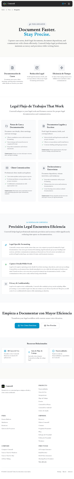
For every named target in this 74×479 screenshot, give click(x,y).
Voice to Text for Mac (8, 456)
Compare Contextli (7, 449)
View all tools (42, 462)
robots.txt (70, 471)
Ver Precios (51, 325)
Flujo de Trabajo (43, 398)
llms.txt (64, 471)
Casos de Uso (43, 392)
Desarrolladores (6, 419)
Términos (41, 441)
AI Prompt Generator (45, 449)
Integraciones (43, 395)
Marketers (5, 422)
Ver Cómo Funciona (28, 325)
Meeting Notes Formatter (46, 459)
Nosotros (41, 419)
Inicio (3, 10)
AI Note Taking (6, 459)
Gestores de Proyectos (8, 428)
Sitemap (59, 471)
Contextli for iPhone (45, 404)
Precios (41, 401)
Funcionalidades (43, 389)
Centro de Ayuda (43, 411)
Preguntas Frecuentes (45, 428)
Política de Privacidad (45, 438)
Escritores (5, 425)
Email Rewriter (43, 452)
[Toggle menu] (69, 4)
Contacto (41, 425)
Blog (40, 431)
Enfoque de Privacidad (45, 435)
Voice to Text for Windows (9, 452)
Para (9, 10)
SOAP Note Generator (45, 456)
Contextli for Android (45, 407)
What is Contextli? (44, 422)
